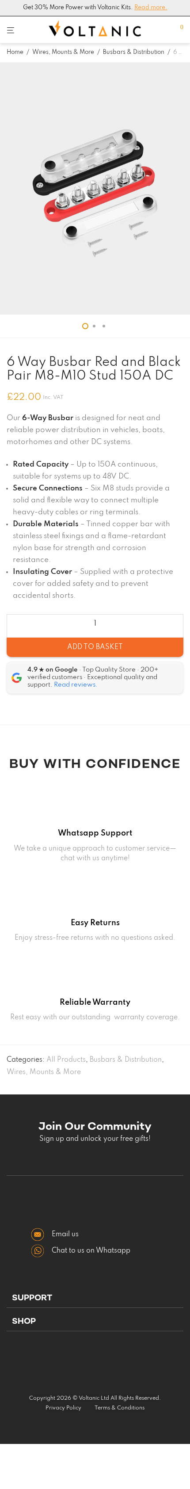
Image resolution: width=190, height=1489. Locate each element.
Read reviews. (76, 685)
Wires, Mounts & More (63, 52)
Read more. (150, 8)
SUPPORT (32, 1297)
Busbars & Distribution (133, 52)
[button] (95, 1298)
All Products (66, 1060)
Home (15, 52)
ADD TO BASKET (95, 647)
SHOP (24, 1321)
